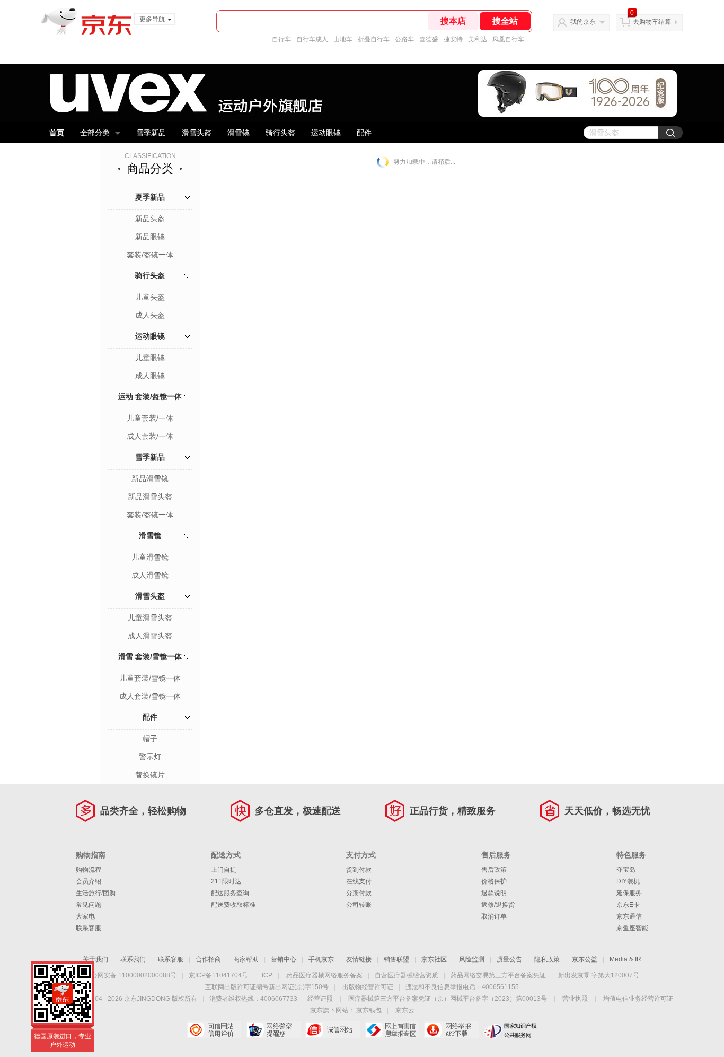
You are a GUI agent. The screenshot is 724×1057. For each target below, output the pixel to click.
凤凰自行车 (508, 39)
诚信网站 (332, 1029)
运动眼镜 (326, 132)
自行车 (281, 39)
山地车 (342, 39)
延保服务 (629, 893)
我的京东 (583, 21)
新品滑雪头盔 (150, 496)
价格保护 (494, 881)
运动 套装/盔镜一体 (150, 396)
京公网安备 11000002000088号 (130, 975)
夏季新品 (150, 197)
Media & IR (625, 959)
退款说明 (494, 893)
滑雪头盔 (196, 132)
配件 (364, 132)
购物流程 (88, 869)
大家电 (85, 916)
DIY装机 (628, 881)
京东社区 (434, 959)
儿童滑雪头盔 (150, 617)
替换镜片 (150, 774)
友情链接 (359, 959)
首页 (56, 132)
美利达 (477, 39)
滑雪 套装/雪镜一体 (150, 656)
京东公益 (584, 959)
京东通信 (629, 916)
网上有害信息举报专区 (392, 1029)
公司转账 (359, 904)
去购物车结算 (652, 21)
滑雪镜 (238, 132)
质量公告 (509, 959)
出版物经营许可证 (367, 987)
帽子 (150, 738)
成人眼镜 (150, 375)
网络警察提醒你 (273, 1029)
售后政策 (494, 869)
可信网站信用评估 (214, 1029)
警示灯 (150, 756)
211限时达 (226, 881)
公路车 (404, 39)
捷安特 (453, 39)
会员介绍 (88, 881)
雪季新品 (151, 132)
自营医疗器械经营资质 (406, 975)
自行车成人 (312, 39)
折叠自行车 (374, 39)
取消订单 (494, 916)
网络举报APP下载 (451, 1029)
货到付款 (359, 869)
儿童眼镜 (150, 357)
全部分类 (95, 132)
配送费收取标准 (233, 904)
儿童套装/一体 (150, 418)
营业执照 (575, 998)
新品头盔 (150, 218)
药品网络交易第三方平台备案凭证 (498, 975)
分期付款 (359, 893)
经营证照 (320, 998)
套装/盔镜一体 (150, 254)
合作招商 (208, 959)
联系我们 (133, 959)
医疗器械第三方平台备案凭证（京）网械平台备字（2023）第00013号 (447, 998)
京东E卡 (628, 904)
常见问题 (88, 904)
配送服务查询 (230, 893)
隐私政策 (547, 959)
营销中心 (283, 959)
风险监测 (471, 959)
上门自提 (223, 869)
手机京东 (321, 959)
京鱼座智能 (632, 928)
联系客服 (88, 928)
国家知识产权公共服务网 (510, 1029)
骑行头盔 (280, 132)
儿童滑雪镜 (150, 557)
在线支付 (359, 881)
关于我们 (95, 959)
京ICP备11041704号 (218, 975)
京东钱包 (369, 1010)
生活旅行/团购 (96, 893)
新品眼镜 (150, 236)
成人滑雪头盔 (150, 635)
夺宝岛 (625, 869)
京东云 (404, 1010)
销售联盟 (396, 959)
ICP (267, 975)
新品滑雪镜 (150, 478)
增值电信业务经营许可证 (638, 998)
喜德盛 (428, 39)
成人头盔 (150, 315)
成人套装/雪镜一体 (150, 696)
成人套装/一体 (150, 436)
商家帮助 (246, 959)
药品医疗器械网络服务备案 (324, 975)
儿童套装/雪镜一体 (150, 678)
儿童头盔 (150, 297)
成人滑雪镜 (150, 575)
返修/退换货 (498, 904)
